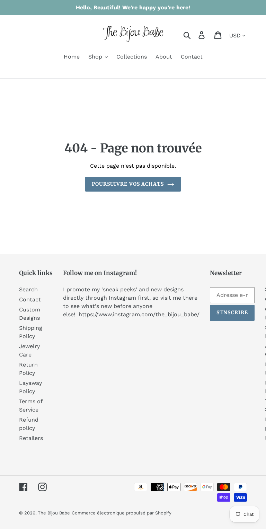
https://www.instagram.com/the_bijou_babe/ (139, 314)
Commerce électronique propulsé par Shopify (121, 512)
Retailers (31, 438)
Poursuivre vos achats (128, 184)
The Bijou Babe (54, 512)
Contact (30, 299)
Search (28, 289)
